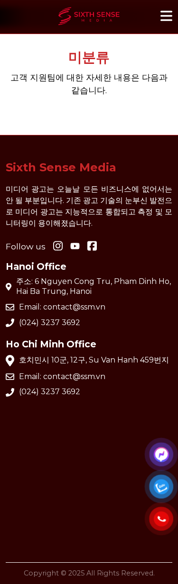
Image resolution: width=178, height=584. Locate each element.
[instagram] (58, 246)
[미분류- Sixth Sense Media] (89, 27)
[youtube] (75, 247)
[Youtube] (92, 246)
